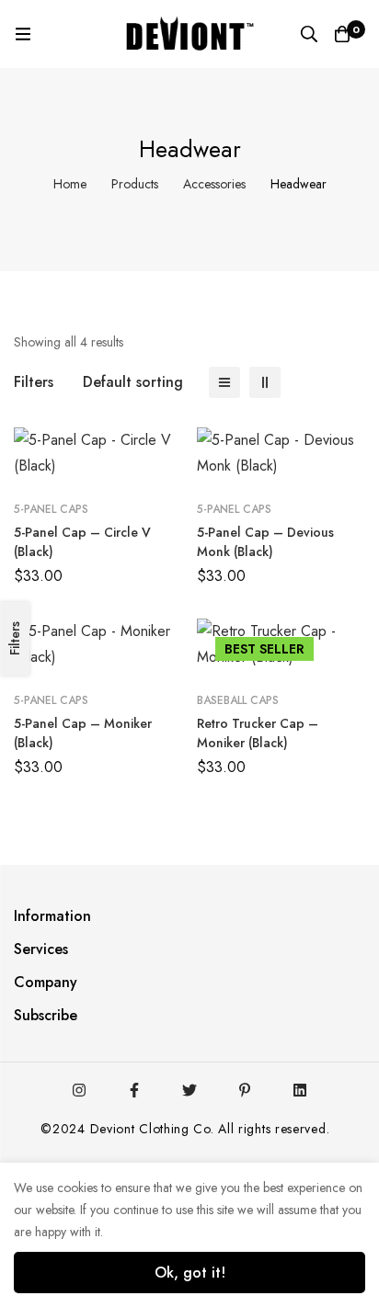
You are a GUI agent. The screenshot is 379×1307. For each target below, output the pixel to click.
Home (69, 184)
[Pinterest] (244, 1090)
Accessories (214, 184)
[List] (224, 382)
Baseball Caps (238, 700)
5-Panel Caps (51, 509)
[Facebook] (134, 1090)
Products (134, 184)
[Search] (309, 34)
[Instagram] (79, 1090)
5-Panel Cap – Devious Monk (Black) (265, 542)
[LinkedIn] (300, 1090)
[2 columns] (265, 382)
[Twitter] (189, 1090)
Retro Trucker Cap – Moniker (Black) (257, 733)
